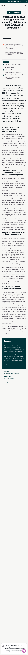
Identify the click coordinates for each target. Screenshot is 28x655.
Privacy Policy (12, 651)
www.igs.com (7, 364)
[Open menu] (25, 5)
